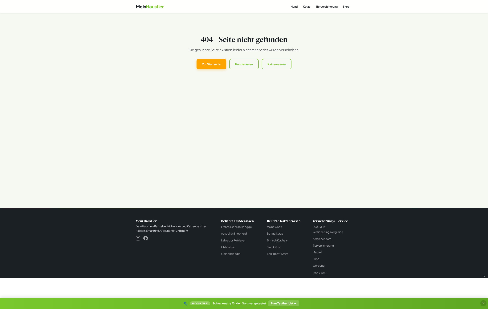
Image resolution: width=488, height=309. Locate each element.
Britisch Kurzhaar (277, 240)
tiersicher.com (322, 238)
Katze (307, 6)
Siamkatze (273, 247)
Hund (294, 6)
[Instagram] (138, 239)
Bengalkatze (275, 233)
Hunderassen (244, 64)
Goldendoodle (230, 253)
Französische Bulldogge (236, 226)
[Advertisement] (244, 287)
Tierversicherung (327, 6)
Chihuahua (227, 247)
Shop (346, 6)
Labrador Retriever (233, 240)
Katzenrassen (276, 64)
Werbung (319, 265)
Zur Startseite (211, 64)
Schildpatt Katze (277, 253)
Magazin (318, 252)
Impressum (320, 272)
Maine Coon (274, 226)
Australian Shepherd (234, 233)
